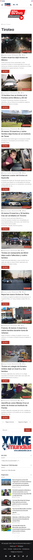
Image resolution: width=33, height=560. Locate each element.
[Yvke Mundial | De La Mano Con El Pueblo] (11, 4)
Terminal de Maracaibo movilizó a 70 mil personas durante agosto (22, 510)
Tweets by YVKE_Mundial (8, 470)
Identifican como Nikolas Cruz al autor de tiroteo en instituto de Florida (15, 405)
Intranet (10, 549)
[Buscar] (31, 5)
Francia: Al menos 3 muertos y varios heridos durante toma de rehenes (14, 330)
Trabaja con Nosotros (16, 551)
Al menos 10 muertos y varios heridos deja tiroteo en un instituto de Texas (16, 133)
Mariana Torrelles (7, 55)
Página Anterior (10, 422)
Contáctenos (25, 549)
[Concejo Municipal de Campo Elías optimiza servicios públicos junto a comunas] (6, 502)
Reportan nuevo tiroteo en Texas (15, 294)
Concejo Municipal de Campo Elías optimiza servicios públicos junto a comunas (21, 502)
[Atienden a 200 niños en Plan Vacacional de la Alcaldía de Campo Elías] (6, 519)
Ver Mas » (5, 71)
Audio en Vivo (17, 549)
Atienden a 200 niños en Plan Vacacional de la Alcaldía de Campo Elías (21, 518)
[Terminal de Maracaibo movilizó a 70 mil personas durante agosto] (6, 511)
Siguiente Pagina (22, 422)
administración (6, 93)
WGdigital (20, 546)
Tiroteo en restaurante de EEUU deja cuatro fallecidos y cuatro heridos (14, 255)
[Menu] (2, 5)
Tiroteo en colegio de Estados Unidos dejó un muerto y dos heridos (14, 368)
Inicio (4, 24)
